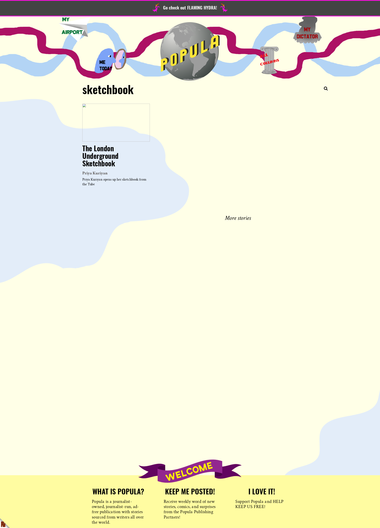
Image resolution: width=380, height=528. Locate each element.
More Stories (238, 217)
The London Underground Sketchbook (100, 157)
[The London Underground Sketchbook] (116, 123)
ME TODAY (110, 60)
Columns (269, 60)
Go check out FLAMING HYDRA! (190, 8)
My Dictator (307, 30)
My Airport (74, 30)
